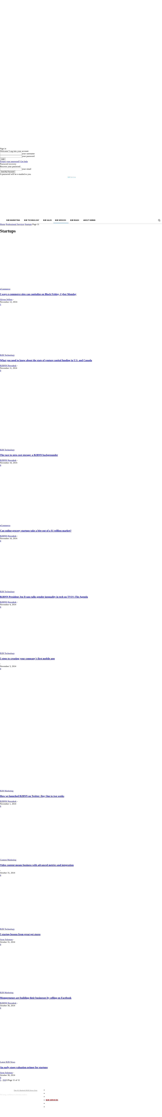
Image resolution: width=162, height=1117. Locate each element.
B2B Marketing (6, 791)
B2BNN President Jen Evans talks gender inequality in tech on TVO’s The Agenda (44, 596)
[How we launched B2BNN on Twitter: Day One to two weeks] (33, 788)
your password (28, 156)
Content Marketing (8, 860)
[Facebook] (154, 177)
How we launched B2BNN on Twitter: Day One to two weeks (32, 796)
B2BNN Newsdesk (8, 365)
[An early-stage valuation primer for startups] (38, 1059)
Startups (28, 224)
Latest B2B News (7, 1062)
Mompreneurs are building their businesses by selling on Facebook (35, 997)
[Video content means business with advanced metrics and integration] (38, 857)
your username (28, 153)
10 (5, 1080)
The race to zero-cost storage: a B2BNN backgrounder (29, 455)
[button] (159, 220)
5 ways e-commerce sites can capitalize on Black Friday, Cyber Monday (38, 294)
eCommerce (5, 289)
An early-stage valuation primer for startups (24, 1067)
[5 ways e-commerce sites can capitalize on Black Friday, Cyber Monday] (38, 286)
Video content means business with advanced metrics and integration (37, 865)
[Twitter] (160, 177)
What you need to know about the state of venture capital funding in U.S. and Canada (46, 360)
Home (2, 224)
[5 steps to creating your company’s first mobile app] (38, 651)
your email (26, 169)
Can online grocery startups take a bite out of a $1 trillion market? (35, 530)
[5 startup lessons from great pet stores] (38, 926)
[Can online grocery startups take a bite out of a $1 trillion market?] (41, 523)
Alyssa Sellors (6, 299)
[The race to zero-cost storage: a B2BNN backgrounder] (50, 447)
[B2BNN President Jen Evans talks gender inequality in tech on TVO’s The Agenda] (42, 589)
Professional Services (15, 224)
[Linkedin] (157, 177)
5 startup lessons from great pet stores (20, 934)
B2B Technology (7, 355)
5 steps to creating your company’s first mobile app (27, 658)
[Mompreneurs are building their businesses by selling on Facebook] (49, 990)
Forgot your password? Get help (14, 161)
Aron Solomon (6, 939)
